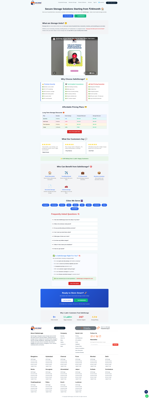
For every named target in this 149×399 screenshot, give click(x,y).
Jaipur (77, 369)
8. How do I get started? (58, 248)
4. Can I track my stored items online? (62, 232)
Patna (47, 382)
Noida (33, 369)
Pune (77, 356)
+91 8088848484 (86, 328)
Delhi (107, 356)
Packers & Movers (82, 2)
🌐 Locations (101, 2)
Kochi (62, 382)
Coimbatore (109, 369)
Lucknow (78, 382)
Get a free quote (112, 2)
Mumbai (93, 356)
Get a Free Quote (68, 15)
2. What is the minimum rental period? (62, 223)
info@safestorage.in (105, 328)
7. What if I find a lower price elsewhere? (62, 244)
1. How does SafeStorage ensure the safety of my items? (66, 219)
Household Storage (62, 2)
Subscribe (115, 344)
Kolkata (92, 369)
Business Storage (72, 2)
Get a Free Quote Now (74, 131)
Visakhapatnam (36, 382)
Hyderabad (49, 356)
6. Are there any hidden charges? (61, 240)
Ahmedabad (64, 369)
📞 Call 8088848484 (80, 15)
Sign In (95, 2)
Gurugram (49, 369)
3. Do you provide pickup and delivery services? (64, 228)
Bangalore (34, 356)
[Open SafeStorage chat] (146, 391)
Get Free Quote (67, 300)
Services (90, 2)
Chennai (63, 356)
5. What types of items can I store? (61, 236)
